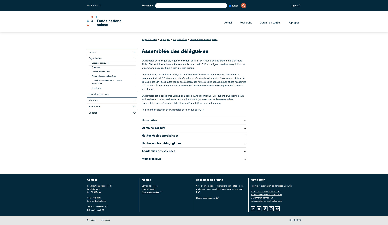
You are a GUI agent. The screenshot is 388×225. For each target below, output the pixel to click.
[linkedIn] (253, 208)
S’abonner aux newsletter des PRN (266, 195)
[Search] (243, 5)
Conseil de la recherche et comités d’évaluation (107, 82)
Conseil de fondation (101, 72)
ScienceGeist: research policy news (266, 201)
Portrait (92, 52)
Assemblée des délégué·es (203, 39)
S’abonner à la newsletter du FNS (265, 192)
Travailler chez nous (99, 94)
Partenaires (94, 107)
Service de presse (150, 186)
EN (96, 6)
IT (100, 6)
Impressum (105, 220)
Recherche (245, 23)
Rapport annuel (148, 189)
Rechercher (148, 6)
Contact (93, 113)
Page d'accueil (149, 39)
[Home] (109, 25)
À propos (294, 23)
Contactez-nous (94, 198)
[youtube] (277, 208)
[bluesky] (259, 208)
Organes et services (101, 63)
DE (88, 6)
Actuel (228, 23)
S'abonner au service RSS (262, 198)
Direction (96, 67)
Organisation (180, 39)
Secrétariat (97, 88)
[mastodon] (265, 208)
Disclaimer (91, 220)
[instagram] (271, 208)
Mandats (93, 100)
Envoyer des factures (96, 201)
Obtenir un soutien (270, 23)
